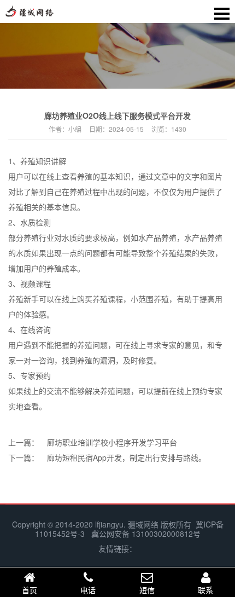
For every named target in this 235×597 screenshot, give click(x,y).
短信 (147, 589)
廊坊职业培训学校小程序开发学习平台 (112, 442)
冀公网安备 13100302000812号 (146, 533)
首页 (29, 589)
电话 (88, 589)
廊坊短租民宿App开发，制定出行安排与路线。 (126, 457)
